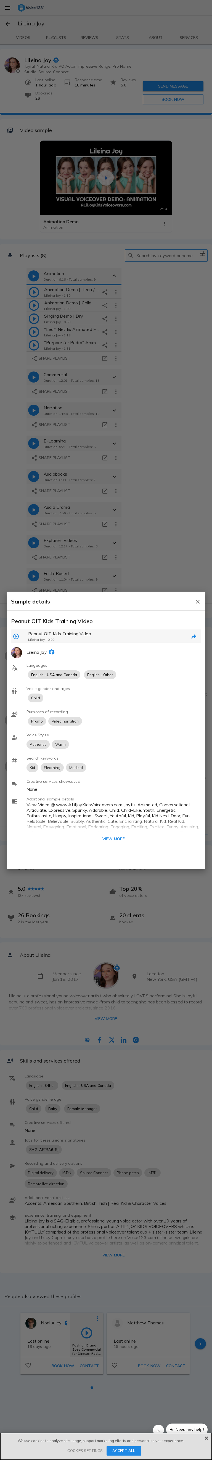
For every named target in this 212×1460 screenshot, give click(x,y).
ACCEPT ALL (123, 1450)
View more (113, 838)
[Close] (206, 1438)
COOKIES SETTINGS (85, 1450)
